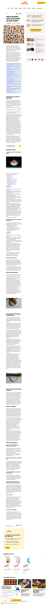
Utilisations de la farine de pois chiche (13, 63)
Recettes (33, 8)
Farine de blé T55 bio (17, 569)
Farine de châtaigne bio (8, 569)
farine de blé (8, 328)
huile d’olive (11, 176)
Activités (29, 8)
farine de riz (19, 129)
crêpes (12, 117)
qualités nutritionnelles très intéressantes (13, 318)
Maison (20, 8)
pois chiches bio (9, 396)
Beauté (16, 8)
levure (19, 133)
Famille (24, 8)
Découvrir (7, 547)
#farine (11, 525)
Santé (12, 8)
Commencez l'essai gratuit (35, 29)
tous (9, 8)
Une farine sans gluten (11, 72)
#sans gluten (8, 526)
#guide (7, 525)
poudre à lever (14, 133)
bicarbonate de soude (10, 134)
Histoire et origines (10, 78)
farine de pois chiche (10, 417)
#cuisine (13, 526)
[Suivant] (46, 589)
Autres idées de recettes (11, 71)
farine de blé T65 (13, 178)
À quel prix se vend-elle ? (11, 92)
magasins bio (11, 506)
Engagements (39, 8)
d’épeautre (8, 104)
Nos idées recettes (10, 65)
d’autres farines (18, 102)
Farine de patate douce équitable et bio (26, 570)
